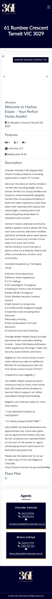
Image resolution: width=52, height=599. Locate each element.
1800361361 (27, 516)
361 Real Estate (21, 596)
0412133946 (27, 513)
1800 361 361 (28, 546)
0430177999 (27, 543)
